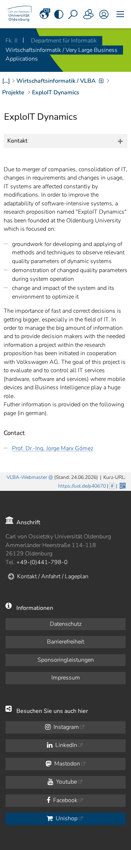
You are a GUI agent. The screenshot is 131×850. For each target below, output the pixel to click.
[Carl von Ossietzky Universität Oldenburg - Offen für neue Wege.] (19, 14)
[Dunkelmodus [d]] (59, 14)
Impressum (65, 678)
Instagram (65, 727)
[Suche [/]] (73, 14)
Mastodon (66, 764)
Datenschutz (66, 624)
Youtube (66, 782)
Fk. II (12, 41)
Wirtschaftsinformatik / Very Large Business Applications (61, 54)
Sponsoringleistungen (65, 660)
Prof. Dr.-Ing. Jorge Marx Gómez (52, 448)
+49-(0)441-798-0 (42, 562)
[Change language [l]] (44, 14)
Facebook (65, 800)
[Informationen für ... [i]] (88, 14)
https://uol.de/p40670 (82, 486)
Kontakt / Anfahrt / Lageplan (52, 576)
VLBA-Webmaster (27, 477)
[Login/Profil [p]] (103, 14)
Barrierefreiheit (65, 642)
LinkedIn (65, 745)
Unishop (66, 818)
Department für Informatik (64, 41)
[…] (6, 81)
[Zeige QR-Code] (122, 485)
